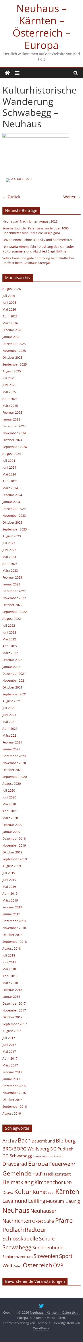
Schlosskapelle (20, 1238)
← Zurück (11, 197)
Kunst (40, 1191)
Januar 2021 (11, 749)
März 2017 (10, 1065)
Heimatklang (18, 1182)
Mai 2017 (9, 1051)
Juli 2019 (8, 873)
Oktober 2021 (12, 687)
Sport (66, 1256)
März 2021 (10, 735)
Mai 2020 (9, 804)
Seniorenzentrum (17, 1256)
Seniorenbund (48, 1247)
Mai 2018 (9, 969)
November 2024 (14, 433)
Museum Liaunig (63, 1201)
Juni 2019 (9, 880)
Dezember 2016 (14, 1086)
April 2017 (9, 1058)
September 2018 (14, 941)
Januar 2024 (11, 502)
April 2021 (9, 728)
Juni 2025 (9, 385)
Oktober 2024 (12, 440)
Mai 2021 (9, 722)
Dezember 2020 (14, 756)
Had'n (38, 1173)
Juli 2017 (8, 1038)
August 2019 (11, 866)
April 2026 (9, 316)
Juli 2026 (8, 295)
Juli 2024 (8, 460)
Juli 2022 (8, 625)
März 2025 (10, 405)
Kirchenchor (49, 1182)
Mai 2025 (9, 392)
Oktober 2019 (12, 852)
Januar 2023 (11, 584)
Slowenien (46, 1256)
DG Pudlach (61, 1149)
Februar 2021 (12, 742)
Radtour (35, 1230)
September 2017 (14, 1024)
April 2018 (9, 976)
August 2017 (11, 1031)
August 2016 (11, 1113)
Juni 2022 (9, 632)
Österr (18, 1266)
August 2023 (11, 536)
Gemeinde (16, 1173)
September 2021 (14, 694)
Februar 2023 (12, 577)
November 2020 (14, 763)
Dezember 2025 (14, 344)
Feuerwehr (62, 1163)
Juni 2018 (9, 962)
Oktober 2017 (12, 1017)
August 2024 (11, 454)
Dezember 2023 (14, 509)
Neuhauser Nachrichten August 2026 (30, 221)
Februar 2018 (12, 990)
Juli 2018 (8, 955)
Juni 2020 (9, 797)
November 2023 (14, 515)
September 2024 (14, 447)
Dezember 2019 (14, 838)
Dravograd (14, 1163)
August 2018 (11, 948)
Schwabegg (16, 1247)
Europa (38, 1163)
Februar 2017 (12, 1072)
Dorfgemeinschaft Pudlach (48, 1156)
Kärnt (51, 1193)
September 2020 (14, 777)
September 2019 (14, 859)
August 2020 (11, 783)
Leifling (36, 1200)
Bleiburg (65, 1140)
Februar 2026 (12, 330)
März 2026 (10, 323)
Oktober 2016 (12, 1099)
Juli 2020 (8, 790)
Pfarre (64, 1220)
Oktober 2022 (12, 605)
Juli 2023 (8, 543)
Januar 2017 (11, 1079)
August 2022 (11, 618)
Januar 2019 (11, 914)
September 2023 (14, 529)
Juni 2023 (9, 550)
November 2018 (14, 928)
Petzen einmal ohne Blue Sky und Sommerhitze (37, 240)
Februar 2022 (12, 660)
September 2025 (14, 364)
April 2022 (9, 646)
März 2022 (10, 653)
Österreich (37, 1265)
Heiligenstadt (58, 1174)
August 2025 (11, 371)
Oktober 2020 (12, 770)
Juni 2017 (9, 1045)
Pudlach (13, 1230)
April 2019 (9, 893)
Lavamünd (14, 1200)
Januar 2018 (11, 996)
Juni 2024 (9, 467)
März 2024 (10, 488)
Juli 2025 (8, 378)
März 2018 (10, 983)
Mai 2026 (9, 309)
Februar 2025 (12, 412)
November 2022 (14, 598)
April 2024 (9, 481)
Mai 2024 (9, 474)
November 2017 (14, 1010)
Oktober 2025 (12, 357)
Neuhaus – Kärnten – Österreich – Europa (41, 26)
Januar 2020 (11, 831)
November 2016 (14, 1093)
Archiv (9, 1140)
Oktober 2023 (12, 522)
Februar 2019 (12, 907)
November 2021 (14, 680)
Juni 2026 (9, 302)
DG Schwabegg (17, 1155)
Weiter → (72, 197)
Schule (47, 1238)
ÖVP (58, 1265)
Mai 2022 (9, 639)
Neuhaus (15, 1210)
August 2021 (11, 701)
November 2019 (14, 845)
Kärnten (67, 1191)
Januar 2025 (11, 419)
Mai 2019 (9, 886)
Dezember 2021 (14, 673)
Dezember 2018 (14, 921)
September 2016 (14, 1106)
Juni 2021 (9, 715)
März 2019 (10, 900)
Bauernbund (43, 1141)
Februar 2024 (12, 495)
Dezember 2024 (14, 426)
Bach (24, 1140)
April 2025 (9, 399)
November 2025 (14, 350)
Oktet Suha (43, 1221)
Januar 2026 (11, 337)
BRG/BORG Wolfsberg (25, 1149)
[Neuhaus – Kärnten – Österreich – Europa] (7, 73)
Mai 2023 (9, 557)
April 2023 (9, 563)
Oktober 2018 (12, 935)
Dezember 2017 (14, 1003)
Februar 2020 (12, 825)
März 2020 (10, 818)
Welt (7, 1265)
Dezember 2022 (14, 591)
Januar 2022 (11, 667)
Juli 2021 (8, 708)
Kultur (23, 1191)
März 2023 (10, 570)
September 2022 (14, 612)
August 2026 (11, 289)
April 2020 (9, 811)
